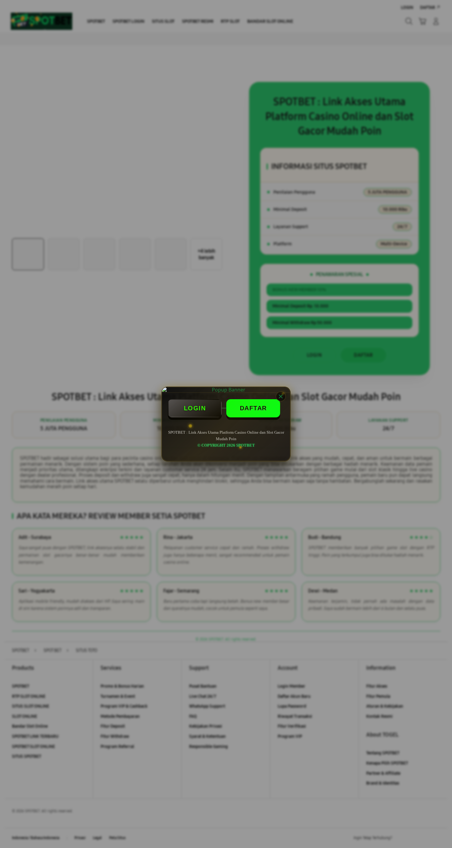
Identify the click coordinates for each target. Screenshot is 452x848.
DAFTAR (253, 408)
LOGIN (195, 408)
